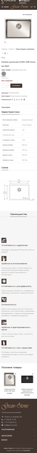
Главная (4, 49)
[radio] (3, 74)
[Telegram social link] (24, 99)
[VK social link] (21, 99)
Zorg (3, 58)
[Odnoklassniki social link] (17, 99)
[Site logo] (19, 7)
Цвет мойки (6, 70)
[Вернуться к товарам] (5, 53)
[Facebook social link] (12, 99)
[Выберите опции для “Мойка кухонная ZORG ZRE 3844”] (15, 373)
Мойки (11, 49)
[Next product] (7, 53)
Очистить (6, 78)
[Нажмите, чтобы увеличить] (5, 42)
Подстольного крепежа (25, 49)
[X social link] (14, 99)
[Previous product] (2, 53)
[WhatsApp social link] (19, 99)
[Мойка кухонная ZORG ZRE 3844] (9, 379)
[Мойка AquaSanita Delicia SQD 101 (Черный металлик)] (27, 379)
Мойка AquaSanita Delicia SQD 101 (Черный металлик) (27, 390)
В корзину (16, 85)
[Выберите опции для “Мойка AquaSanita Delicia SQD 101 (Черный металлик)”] (33, 373)
